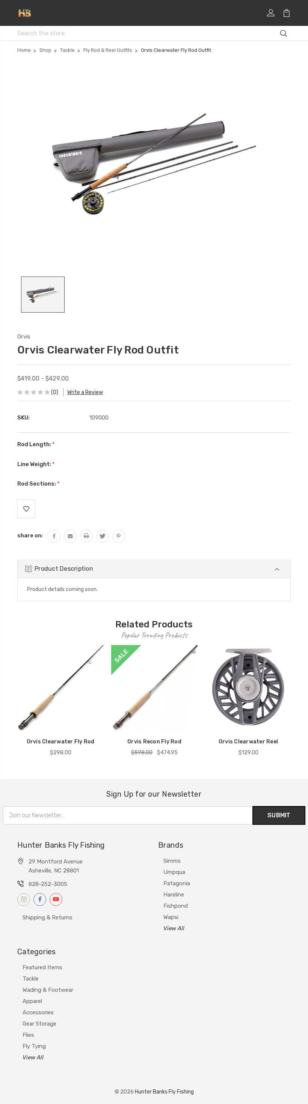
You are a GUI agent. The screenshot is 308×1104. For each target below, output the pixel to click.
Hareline (173, 894)
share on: (30, 535)
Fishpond (175, 905)
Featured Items (42, 967)
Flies (28, 1035)
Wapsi (170, 917)
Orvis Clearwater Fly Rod (61, 742)
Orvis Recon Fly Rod (154, 742)
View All (173, 928)
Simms (172, 860)
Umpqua (174, 872)
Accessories (38, 1012)
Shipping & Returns (47, 917)
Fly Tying (34, 1046)
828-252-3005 (48, 884)
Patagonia (176, 883)
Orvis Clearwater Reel (248, 742)
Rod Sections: (38, 483)
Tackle (31, 978)
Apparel (32, 1001)
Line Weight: (36, 464)
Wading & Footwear (48, 990)
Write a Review (85, 392)
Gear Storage (39, 1023)
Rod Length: (36, 444)
